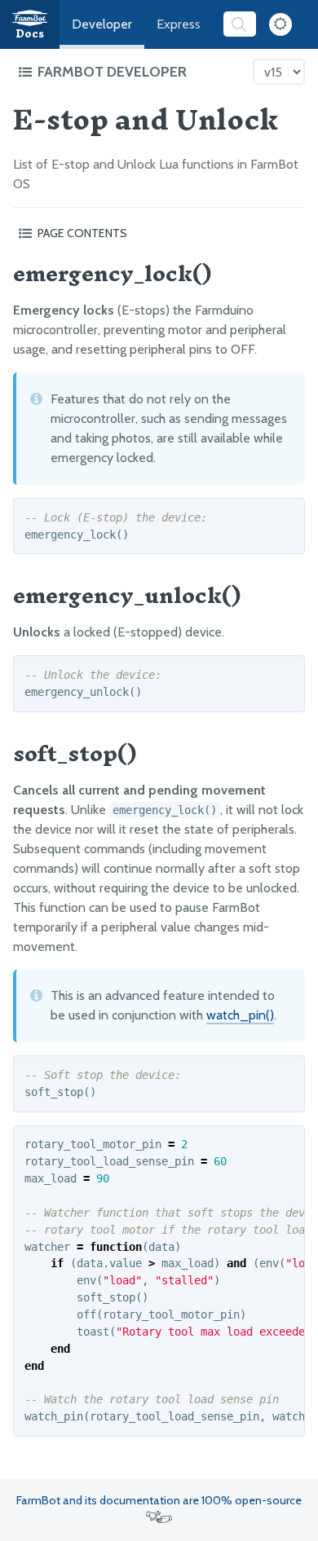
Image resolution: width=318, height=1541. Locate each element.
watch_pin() (240, 1015)
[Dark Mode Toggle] (280, 24)
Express (179, 24)
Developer (102, 24)
